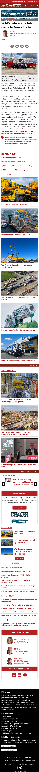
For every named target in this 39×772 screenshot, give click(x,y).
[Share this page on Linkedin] (22, 46)
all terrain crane (9, 139)
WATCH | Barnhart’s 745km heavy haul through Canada (18, 298)
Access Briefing (7, 716)
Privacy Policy (18, 757)
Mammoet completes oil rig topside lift (15, 234)
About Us (9, 757)
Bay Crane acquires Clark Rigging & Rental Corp (18, 613)
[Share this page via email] (27, 46)
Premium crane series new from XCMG (14, 162)
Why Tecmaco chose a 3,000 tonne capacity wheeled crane (16, 266)
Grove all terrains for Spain (11, 158)
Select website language (18, 1)
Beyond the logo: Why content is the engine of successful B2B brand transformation (18, 629)
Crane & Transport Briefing (11, 719)
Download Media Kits (9, 750)
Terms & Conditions (28, 764)
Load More (19, 563)
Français (20, 18)
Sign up (19, 512)
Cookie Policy (28, 757)
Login (32, 5)
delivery (8, 141)
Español (14, 20)
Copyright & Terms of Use (13, 764)
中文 (15, 18)
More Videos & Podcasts (29, 471)
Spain (17, 143)
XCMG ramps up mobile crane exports (14, 170)
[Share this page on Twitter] (17, 46)
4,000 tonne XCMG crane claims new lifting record (19, 166)
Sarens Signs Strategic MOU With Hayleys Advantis (16, 581)
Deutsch (27, 18)
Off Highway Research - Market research (16, 733)
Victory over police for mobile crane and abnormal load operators (19, 605)
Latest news (6, 175)
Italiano (33, 18)
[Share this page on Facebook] (12, 46)
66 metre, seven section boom (23, 104)
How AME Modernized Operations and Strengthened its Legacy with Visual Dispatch (22, 484)
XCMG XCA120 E (10, 143)
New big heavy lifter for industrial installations (18, 330)
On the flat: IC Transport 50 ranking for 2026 (17, 610)
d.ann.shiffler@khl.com (24, 647)
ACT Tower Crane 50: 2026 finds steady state (17, 617)
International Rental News (11, 726)
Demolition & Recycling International (14, 724)
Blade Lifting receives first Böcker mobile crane (18, 360)
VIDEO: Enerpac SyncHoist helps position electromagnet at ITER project (16, 401)
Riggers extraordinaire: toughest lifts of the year (19, 620)
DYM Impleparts (27, 137)
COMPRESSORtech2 (9, 728)
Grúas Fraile (19, 137)
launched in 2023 (15, 141)
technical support (19, 139)
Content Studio (30, 760)
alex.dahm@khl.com (23, 657)
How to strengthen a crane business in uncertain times (18, 466)
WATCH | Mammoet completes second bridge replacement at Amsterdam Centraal (17, 433)
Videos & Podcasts (8, 370)
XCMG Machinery (10, 137)
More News (34, 365)
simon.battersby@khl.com (25, 668)
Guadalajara (23, 143)
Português (6, 20)
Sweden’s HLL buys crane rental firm (14, 204)
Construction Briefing (9, 721)
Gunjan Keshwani (26, 141)
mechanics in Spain (18, 129)
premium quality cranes (31, 139)
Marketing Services (8, 746)
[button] (35, 486)
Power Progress (7, 731)
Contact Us (7, 760)
